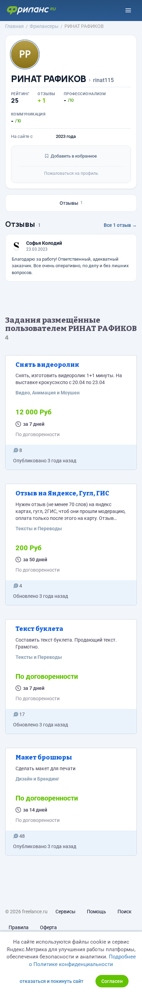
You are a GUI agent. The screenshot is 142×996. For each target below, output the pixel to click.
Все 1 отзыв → (120, 225)
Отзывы (71, 203)
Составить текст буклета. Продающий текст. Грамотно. (66, 643)
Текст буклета (39, 629)
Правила (19, 927)
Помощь (96, 911)
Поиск (125, 911)
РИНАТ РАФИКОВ (48, 79)
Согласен (112, 981)
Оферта (48, 927)
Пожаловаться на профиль (71, 173)
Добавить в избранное (73, 156)
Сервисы (65, 911)
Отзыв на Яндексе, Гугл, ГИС (62, 493)
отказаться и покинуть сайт (51, 981)
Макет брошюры (44, 757)
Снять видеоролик (47, 365)
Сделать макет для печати (45, 768)
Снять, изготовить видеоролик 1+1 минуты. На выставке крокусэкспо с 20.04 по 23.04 (69, 379)
